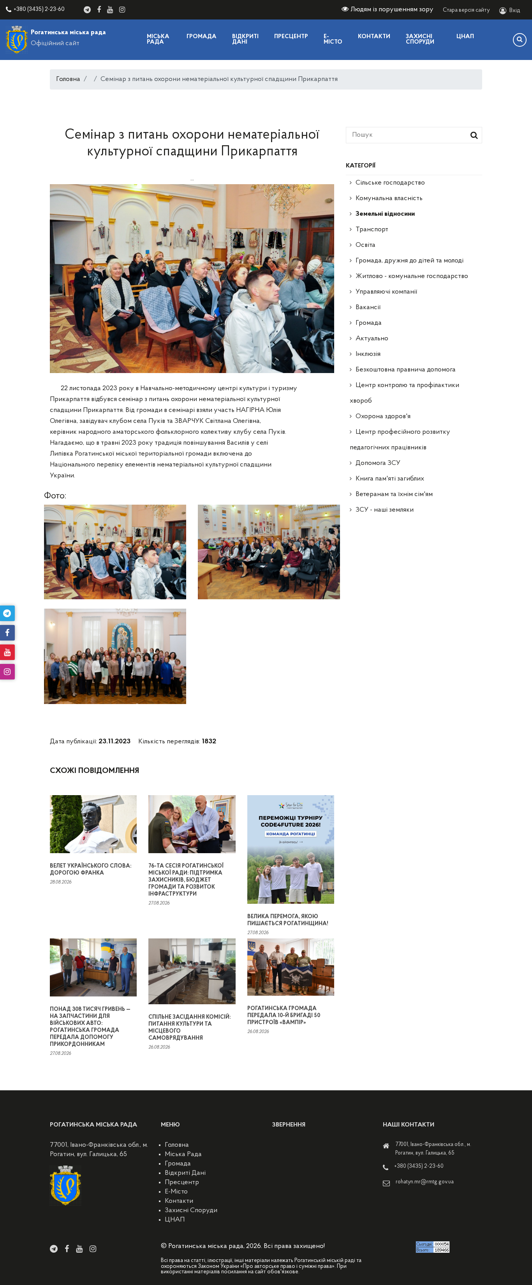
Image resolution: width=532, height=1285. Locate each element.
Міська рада (158, 39)
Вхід (514, 11)
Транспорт (372, 229)
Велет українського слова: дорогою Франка (90, 869)
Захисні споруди (420, 39)
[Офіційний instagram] (122, 9)
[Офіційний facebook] (99, 9)
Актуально (372, 338)
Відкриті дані (245, 39)
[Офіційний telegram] (87, 9)
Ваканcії (368, 307)
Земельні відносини (385, 214)
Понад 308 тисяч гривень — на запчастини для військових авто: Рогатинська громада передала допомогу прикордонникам (90, 1027)
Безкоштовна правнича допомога (406, 369)
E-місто (333, 39)
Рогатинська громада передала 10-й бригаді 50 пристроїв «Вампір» (283, 1016)
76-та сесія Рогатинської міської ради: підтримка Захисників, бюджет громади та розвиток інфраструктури (186, 880)
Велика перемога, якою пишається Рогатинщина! (287, 920)
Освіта (365, 245)
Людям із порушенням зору (392, 9)
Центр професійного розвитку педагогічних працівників (400, 440)
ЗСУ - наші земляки (385, 510)
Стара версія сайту (466, 10)
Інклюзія (368, 354)
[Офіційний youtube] (110, 9)
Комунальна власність (389, 198)
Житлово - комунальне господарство (412, 276)
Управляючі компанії (386, 292)
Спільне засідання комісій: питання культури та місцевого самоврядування (189, 1027)
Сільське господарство (390, 183)
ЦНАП (465, 37)
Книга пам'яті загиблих (390, 478)
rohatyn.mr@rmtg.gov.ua (425, 1182)
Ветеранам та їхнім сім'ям (394, 494)
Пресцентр (291, 37)
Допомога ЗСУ (378, 463)
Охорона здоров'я (383, 416)
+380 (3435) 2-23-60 (39, 9)
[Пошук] (520, 40)
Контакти (374, 37)
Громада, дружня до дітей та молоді (409, 260)
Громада (202, 37)
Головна (68, 79)
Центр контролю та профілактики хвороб (404, 393)
